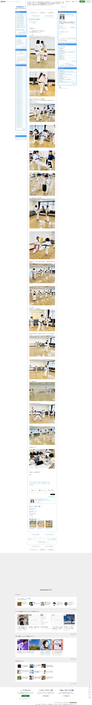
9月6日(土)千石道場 (34, 19)
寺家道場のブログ (63, 76)
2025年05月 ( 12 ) (20, 89)
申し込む (66, 695)
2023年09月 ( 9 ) (19, 119)
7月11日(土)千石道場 (32, 513)
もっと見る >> (31, 516)
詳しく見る (46, 695)
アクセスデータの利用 (58, 704)
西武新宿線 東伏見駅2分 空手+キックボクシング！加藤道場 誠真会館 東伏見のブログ (67, 81)
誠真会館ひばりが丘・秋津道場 (65, 79)
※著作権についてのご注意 (62, 88)
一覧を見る (73, 61)
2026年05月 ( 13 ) (20, 72)
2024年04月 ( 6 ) (19, 109)
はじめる (25, 695)
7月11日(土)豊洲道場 (20, 20)
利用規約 (50, 704)
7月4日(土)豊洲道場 (20, 23)
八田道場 (60, 49)
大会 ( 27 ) (18, 44)
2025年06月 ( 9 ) (19, 88)
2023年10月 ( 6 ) (19, 118)
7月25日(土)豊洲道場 (20, 17)
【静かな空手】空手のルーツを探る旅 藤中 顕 (67, 51)
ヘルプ (75, 704)
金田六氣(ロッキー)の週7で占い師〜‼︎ (65, 74)
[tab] (22, 598)
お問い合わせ (45, 704)
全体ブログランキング (62, 27)
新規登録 (82, 1)
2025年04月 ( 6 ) (19, 91)
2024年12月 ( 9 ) (19, 97)
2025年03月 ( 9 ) (19, 92)
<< (18, 52)
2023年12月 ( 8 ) (19, 115)
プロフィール (68, 15)
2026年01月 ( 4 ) (19, 78)
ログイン (88, 1)
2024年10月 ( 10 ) (20, 100)
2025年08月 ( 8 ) (19, 85)
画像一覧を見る (22, 32)
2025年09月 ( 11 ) (20, 84)
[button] (89, 697)
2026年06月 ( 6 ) (19, 70)
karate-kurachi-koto (69, 14)
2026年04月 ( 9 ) (19, 73)
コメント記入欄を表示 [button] (52, 539)
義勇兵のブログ (61, 56)
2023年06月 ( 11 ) (20, 124)
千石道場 (33, 22)
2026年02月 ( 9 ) (19, 76)
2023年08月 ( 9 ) (19, 121)
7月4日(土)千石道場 (20, 24)
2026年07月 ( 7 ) (19, 69)
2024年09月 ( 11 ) (20, 101)
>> (23, 52)
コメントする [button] (43, 490)
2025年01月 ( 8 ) (19, 95)
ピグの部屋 (72, 15)
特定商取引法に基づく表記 (67, 704)
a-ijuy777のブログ (62, 59)
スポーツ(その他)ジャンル (63, 28)
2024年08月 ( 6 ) (19, 103)
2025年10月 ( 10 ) (20, 82)
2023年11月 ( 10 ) (20, 116)
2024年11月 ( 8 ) (19, 98)
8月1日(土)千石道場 (32, 508)
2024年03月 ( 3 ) (20, 110)
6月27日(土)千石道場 (20, 29)
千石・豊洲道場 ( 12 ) (20, 43)
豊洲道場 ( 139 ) (19, 41)
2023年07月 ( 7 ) (19, 122)
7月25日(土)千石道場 (32, 510)
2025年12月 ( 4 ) (19, 79)
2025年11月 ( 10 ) (20, 81)
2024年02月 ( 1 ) (19, 112)
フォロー (38, 502)
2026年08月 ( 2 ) (19, 67)
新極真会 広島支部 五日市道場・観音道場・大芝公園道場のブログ (67, 71)
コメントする (42, 542)
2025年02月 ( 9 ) (19, 94)
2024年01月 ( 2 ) (19, 113)
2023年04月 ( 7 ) (19, 127)
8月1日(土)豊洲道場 (20, 14)
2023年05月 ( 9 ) (19, 125)
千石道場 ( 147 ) (19, 40)
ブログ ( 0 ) (18, 38)
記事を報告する (52, 496)
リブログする (51, 490)
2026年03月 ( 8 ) (19, 75)
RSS (61, 87)
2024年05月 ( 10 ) (20, 107)
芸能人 (29, 598)
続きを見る (73, 23)
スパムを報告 (38, 704)
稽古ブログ (61, 54)
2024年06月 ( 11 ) (20, 106)
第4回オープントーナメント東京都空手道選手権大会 (21, 27)
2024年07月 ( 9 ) (19, 104)
